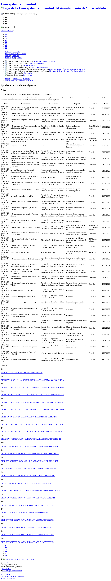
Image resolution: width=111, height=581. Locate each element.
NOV (8, 380)
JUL (8, 373)
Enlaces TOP (17, 79)
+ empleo (22, 54)
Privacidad (13, 576)
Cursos (7, 56)
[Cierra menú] (13, 31)
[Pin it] (5, 553)
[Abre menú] (14, 27)
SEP (18, 380)
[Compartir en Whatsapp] (6, 550)
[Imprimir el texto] (6, 23)
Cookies (21, 576)
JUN (12, 373)
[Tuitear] (6, 548)
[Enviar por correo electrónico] (6, 555)
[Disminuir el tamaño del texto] (6, 19)
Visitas (3, 578)
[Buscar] (36, 14)
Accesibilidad (5, 574)
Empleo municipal (11, 54)
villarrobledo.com (7, 31)
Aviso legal (5, 576)
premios (19, 58)
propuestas (15, 56)
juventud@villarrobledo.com (12, 571)
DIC (3, 380)
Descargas (26, 79)
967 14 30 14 (6, 569)
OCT (13, 380)
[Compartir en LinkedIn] (6, 552)
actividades (16, 52)
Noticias (8, 52)
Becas (7, 58)
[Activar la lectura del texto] (6, 21)
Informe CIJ (11, 578)
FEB (34, 373)
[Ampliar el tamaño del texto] (6, 17)
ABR (24, 373)
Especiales (29, 81)
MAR (29, 373)
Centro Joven (6, 563)
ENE (39, 373)
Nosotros (22, 81)
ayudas (12, 58)
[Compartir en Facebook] (5, 546)
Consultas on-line (11, 81)
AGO (3, 373)
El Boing (8, 79)
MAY (18, 373)
